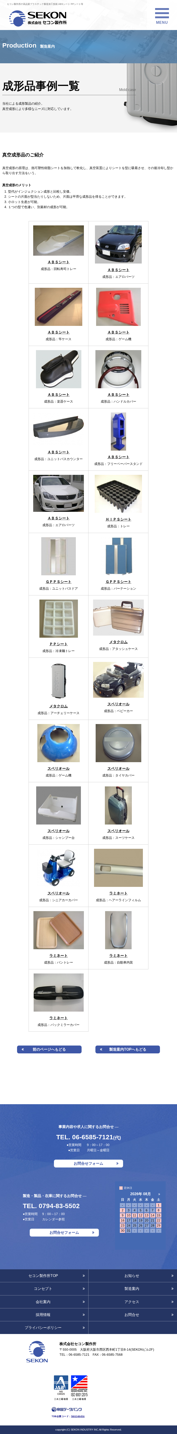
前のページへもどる (49, 1049)
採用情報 (43, 1315)
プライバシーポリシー (43, 1328)
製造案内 (131, 1289)
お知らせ (131, 1276)
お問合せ (131, 1315)
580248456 (78, 1416)
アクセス (131, 1302)
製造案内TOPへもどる (127, 1049)
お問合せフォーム (88, 1163)
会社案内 (43, 1302)
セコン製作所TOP (43, 1276)
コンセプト (43, 1289)
